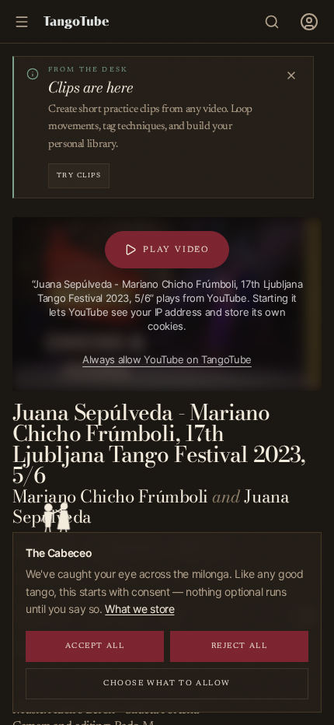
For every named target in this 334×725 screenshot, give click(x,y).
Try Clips (79, 175)
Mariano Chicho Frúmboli (110, 496)
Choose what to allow (167, 684)
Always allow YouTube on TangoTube (163, 357)
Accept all (95, 646)
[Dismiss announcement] (291, 75)
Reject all (239, 646)
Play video (172, 247)
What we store (139, 608)
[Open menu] (309, 21)
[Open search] (271, 21)
